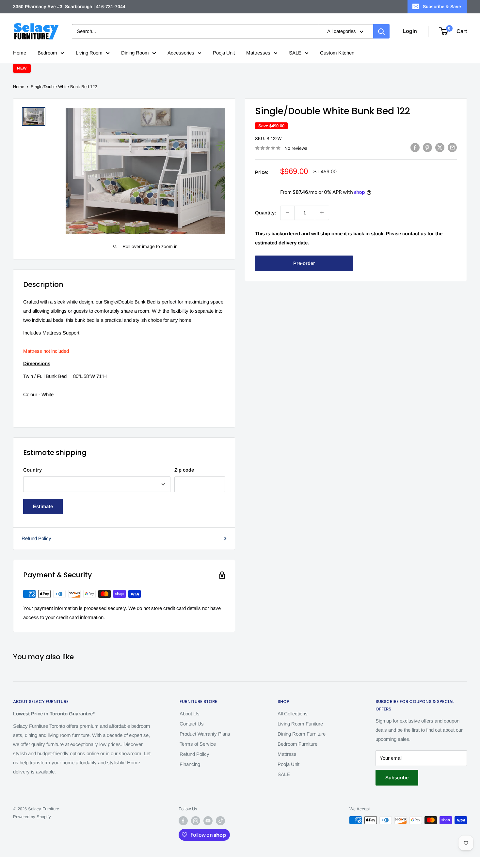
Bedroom (47, 52)
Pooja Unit (224, 52)
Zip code (184, 470)
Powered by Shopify (32, 816)
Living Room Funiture (300, 723)
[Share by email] (452, 147)
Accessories (181, 52)
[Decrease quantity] (287, 213)
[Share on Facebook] (415, 147)
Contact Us (192, 723)
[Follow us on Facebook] (183, 820)
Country (32, 470)
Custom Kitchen (337, 52)
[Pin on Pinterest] (427, 147)
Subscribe (396, 777)
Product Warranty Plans (205, 734)
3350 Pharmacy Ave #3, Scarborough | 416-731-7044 (69, 6)
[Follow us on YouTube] (208, 820)
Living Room (89, 52)
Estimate (43, 506)
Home (19, 52)
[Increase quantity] (322, 213)
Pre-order (304, 263)
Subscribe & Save (442, 6)
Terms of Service (198, 744)
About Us (190, 713)
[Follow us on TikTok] (220, 820)
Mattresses (258, 52)
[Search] (381, 31)
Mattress (287, 754)
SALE (295, 52)
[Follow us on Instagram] (195, 820)
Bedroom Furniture (297, 744)
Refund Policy (36, 538)
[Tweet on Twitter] (439, 147)
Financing (190, 764)
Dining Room (135, 52)
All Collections (293, 713)
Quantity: (265, 212)
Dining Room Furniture (302, 734)
